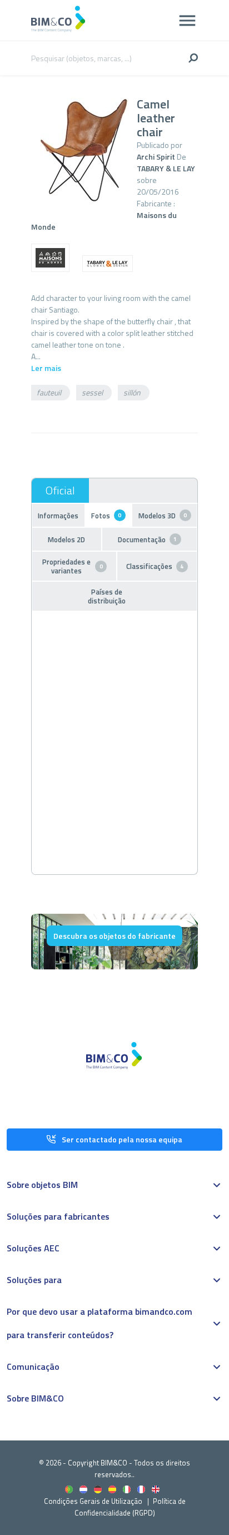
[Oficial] (60, 490)
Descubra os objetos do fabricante (114, 936)
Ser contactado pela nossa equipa (122, 1139)
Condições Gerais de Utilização (94, 1501)
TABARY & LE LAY (166, 168)
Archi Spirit (156, 156)
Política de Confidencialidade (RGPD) (130, 1507)
